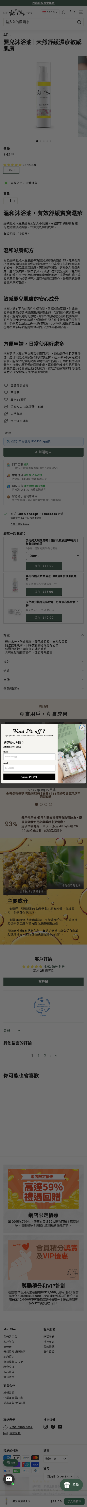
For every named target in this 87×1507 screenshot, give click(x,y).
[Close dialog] (82, 727)
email (5, 763)
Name (5, 752)
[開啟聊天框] (9, 1479)
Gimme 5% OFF (29, 776)
